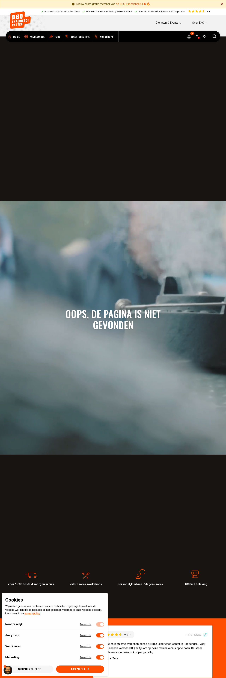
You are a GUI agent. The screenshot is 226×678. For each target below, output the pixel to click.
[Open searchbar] (215, 37)
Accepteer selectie (29, 669)
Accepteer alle (80, 669)
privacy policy (32, 613)
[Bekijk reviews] (199, 11)
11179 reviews (193, 634)
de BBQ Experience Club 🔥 (133, 4)
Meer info (85, 624)
